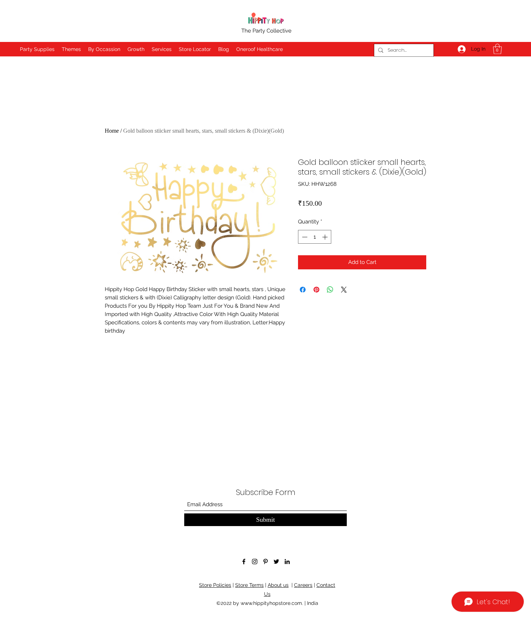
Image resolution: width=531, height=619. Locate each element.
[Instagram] (254, 561)
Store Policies (215, 585)
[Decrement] (304, 237)
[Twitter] (276, 561)
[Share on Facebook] (302, 289)
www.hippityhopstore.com (271, 603)
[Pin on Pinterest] (316, 289)
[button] (497, 49)
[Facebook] (243, 561)
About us (278, 585)
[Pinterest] (265, 561)
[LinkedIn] (287, 561)
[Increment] (326, 237)
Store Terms (249, 585)
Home (112, 131)
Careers (303, 585)
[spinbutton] (315, 237)
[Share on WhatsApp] (330, 289)
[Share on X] (344, 289)
